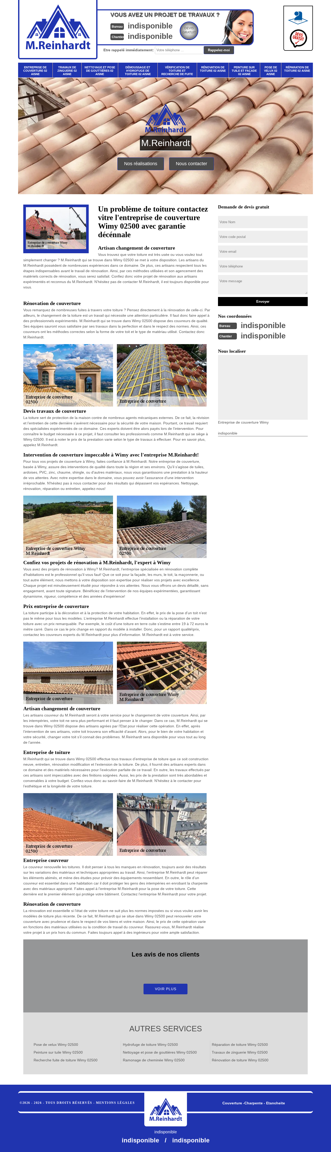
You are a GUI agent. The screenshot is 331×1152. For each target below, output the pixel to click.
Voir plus (165, 989)
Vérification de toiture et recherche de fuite (177, 71)
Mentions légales (115, 1103)
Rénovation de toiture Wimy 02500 (240, 1060)
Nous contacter (191, 163)
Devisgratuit (189, 30)
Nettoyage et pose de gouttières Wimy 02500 (160, 1052)
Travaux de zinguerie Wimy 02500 (240, 1052)
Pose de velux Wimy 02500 (56, 1044)
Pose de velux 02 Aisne (270, 71)
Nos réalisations (140, 163)
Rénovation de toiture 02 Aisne (213, 69)
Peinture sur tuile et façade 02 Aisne (244, 71)
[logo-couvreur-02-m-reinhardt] (165, 1109)
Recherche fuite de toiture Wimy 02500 (65, 1060)
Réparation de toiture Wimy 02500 (240, 1044)
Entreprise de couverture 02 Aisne (35, 71)
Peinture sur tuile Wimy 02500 (58, 1052)
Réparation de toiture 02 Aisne (297, 69)
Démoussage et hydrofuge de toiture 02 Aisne (138, 71)
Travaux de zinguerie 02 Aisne (67, 71)
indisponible (150, 25)
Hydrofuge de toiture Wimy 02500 (150, 1044)
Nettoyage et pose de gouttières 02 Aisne (100, 71)
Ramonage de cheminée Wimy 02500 (154, 1060)
